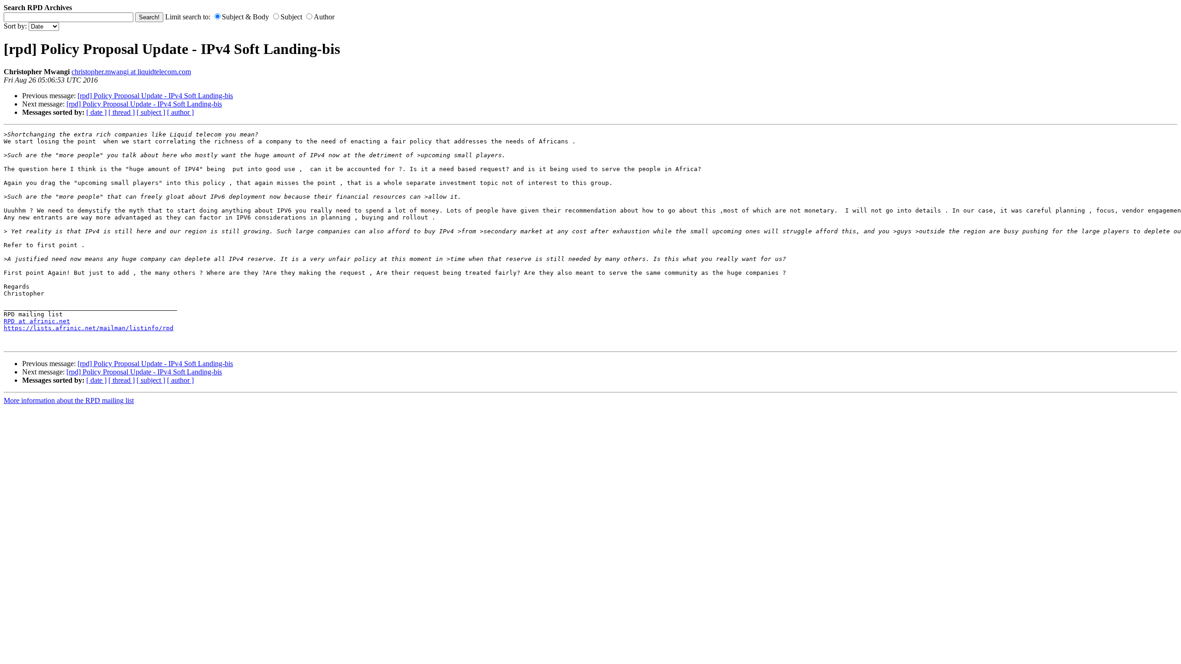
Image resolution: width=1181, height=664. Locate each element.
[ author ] (180, 112)
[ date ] (96, 112)
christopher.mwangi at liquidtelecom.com (131, 72)
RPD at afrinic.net (37, 321)
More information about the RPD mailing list (69, 400)
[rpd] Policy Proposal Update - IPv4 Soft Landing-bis (155, 96)
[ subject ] (151, 112)
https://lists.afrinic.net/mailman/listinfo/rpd (88, 328)
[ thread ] (121, 112)
